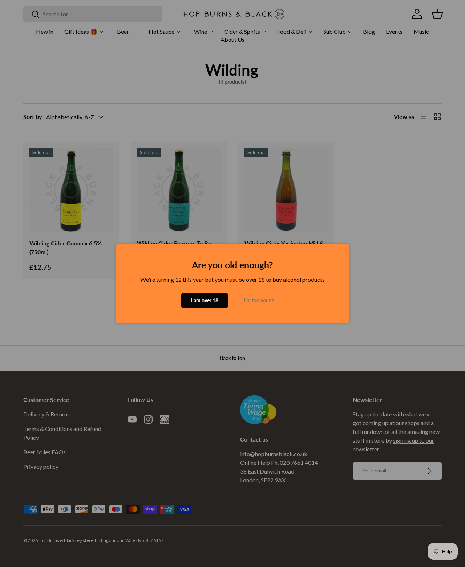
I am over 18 (204, 300)
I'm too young (259, 300)
